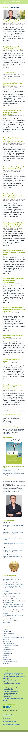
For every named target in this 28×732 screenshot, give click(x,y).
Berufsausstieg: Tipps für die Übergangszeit (13, 604)
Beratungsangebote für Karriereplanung (10, 688)
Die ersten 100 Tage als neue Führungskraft (14, 24)
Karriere (4, 26)
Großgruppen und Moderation (10, 645)
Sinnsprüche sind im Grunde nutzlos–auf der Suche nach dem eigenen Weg (14, 309)
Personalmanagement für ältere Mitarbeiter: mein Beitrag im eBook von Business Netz (14, 225)
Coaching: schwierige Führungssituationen (9, 681)
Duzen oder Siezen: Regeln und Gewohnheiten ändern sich (13, 168)
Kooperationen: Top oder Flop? (10, 618)
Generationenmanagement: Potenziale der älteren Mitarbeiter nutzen (12, 387)
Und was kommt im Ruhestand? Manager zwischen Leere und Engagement (12, 551)
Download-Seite (6, 433)
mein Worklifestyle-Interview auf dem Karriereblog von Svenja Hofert (14, 252)
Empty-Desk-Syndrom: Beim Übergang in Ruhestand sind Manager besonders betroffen (13, 583)
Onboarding (11, 89)
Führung (16, 24)
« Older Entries (7, 411)
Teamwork (16, 89)
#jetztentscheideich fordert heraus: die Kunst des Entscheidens (12, 112)
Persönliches (21, 74)
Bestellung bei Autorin (8, 475)
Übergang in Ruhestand (11, 691)
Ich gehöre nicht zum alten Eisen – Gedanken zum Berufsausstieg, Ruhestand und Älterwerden (14, 587)
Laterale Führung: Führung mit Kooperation (13, 598)
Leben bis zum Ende (9, 73)
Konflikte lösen (6, 286)
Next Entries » (21, 411)
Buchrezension (6, 631)
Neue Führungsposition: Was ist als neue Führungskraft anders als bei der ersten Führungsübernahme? (12, 579)
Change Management (8, 633)
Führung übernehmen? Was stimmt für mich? (13, 609)
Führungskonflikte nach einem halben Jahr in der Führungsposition (13, 280)
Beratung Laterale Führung (12, 683)
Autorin (20, 228)
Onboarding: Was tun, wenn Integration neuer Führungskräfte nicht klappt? (13, 140)
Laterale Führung (7, 653)
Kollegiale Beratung (17, 51)
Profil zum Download (7, 494)
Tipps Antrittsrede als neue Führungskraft (11, 695)
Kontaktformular (8, 715)
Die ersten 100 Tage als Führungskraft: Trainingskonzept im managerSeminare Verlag (13, 472)
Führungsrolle (21, 24)
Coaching (21, 50)
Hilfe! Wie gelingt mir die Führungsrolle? (12, 596)
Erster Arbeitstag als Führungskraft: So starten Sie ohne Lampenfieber (13, 196)
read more (6, 42)
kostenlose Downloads (10, 693)
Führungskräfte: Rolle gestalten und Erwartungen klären (13, 21)
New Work (5, 655)
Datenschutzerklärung (8, 423)
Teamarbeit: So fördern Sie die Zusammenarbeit (13, 84)
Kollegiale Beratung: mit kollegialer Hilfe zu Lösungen (12, 48)
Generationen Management (12, 229)
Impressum (6, 718)
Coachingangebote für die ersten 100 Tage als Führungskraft (13, 674)
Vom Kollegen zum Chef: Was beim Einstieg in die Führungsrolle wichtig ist (13, 533)
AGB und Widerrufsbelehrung (11, 724)
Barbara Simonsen (8, 23)
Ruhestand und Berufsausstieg (10, 661)
